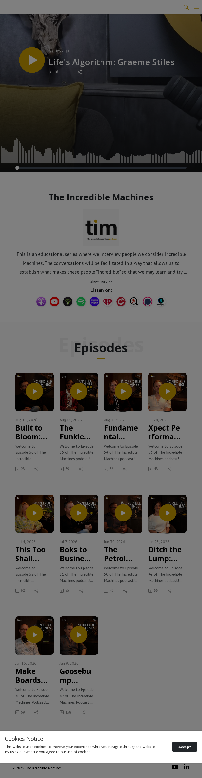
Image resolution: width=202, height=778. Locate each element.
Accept (184, 747)
